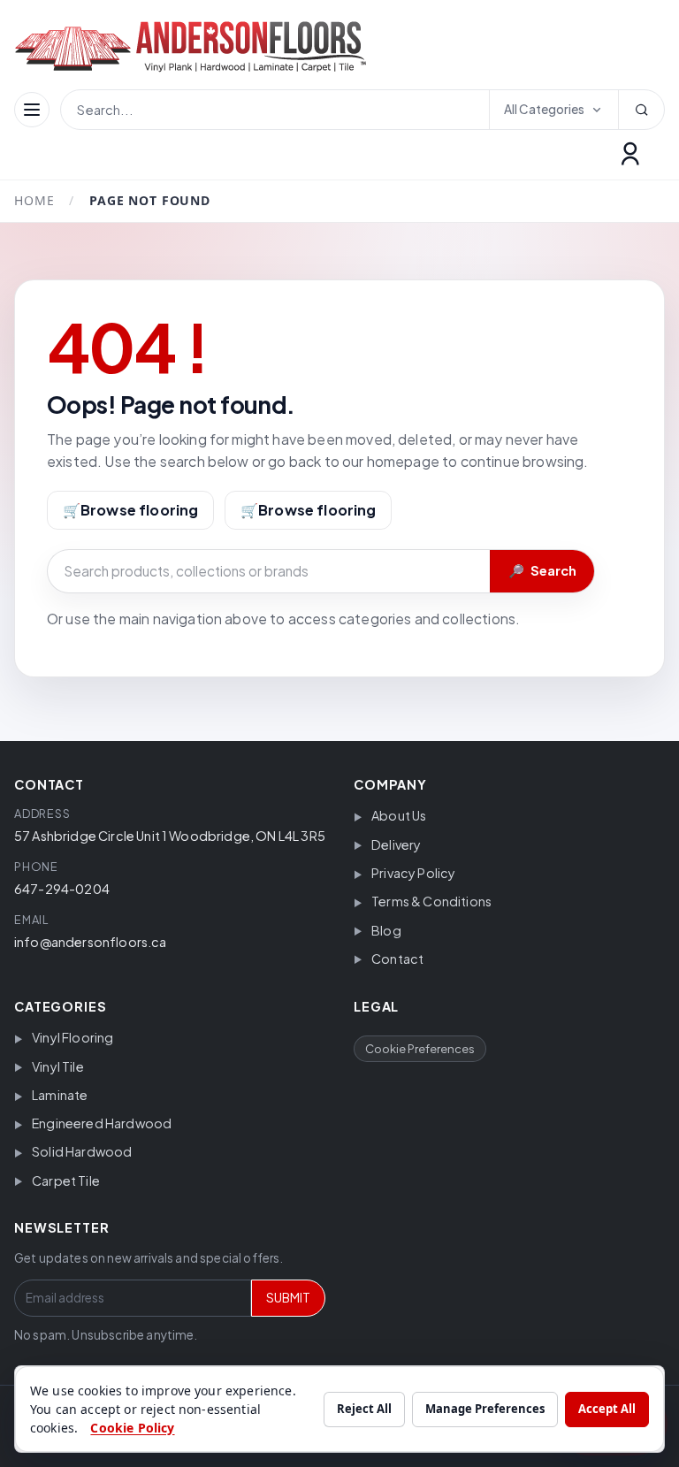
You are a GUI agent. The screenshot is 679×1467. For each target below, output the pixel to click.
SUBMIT (288, 1297)
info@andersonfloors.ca (90, 942)
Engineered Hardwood (102, 1123)
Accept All (607, 1409)
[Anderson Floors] (204, 46)
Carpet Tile (66, 1180)
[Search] (641, 109)
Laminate (60, 1095)
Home (34, 201)
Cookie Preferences (420, 1049)
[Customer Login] (630, 154)
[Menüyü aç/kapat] (32, 109)
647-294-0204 (62, 889)
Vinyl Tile (58, 1066)
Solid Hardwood (82, 1151)
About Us (398, 815)
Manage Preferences (485, 1409)
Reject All (364, 1409)
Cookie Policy (132, 1427)
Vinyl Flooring (72, 1037)
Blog (386, 930)
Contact (397, 959)
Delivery (396, 844)
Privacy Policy (413, 873)
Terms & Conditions (431, 901)
